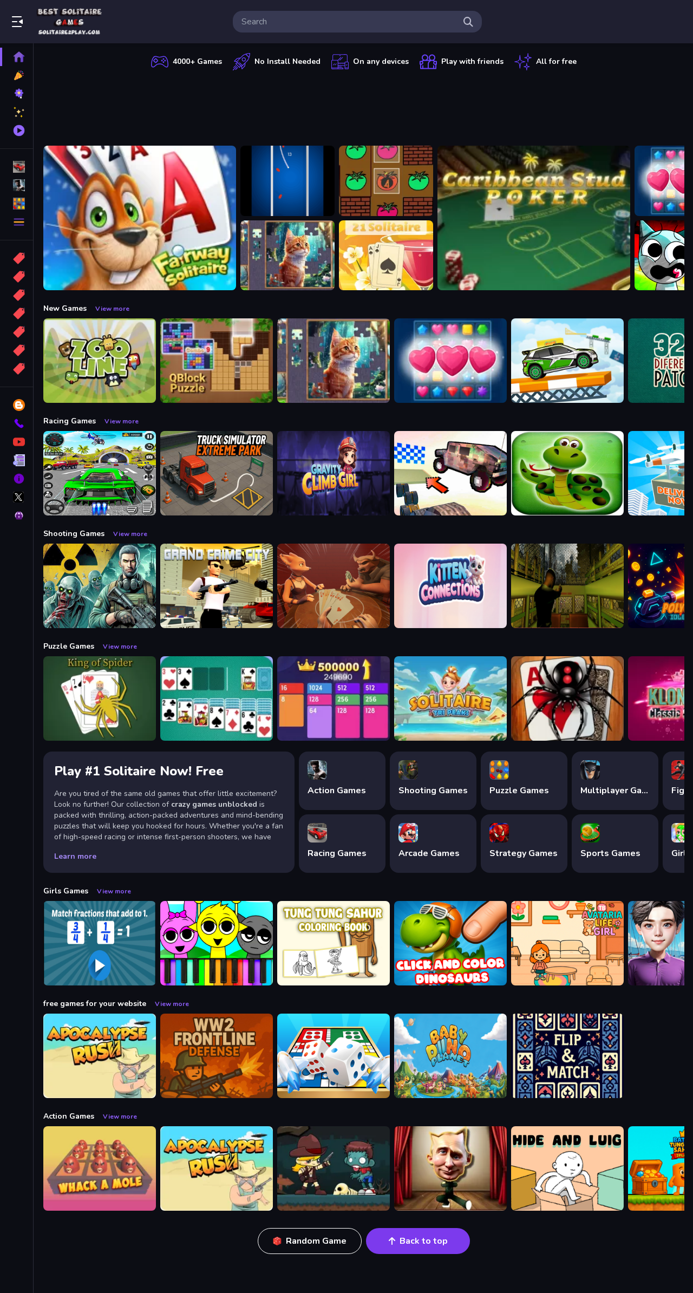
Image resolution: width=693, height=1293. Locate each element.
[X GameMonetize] (16, 497)
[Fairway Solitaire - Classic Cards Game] (139, 218)
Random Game (316, 1241)
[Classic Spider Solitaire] (567, 698)
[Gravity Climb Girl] (333, 473)
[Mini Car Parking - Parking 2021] (567, 360)
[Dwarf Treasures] (450, 360)
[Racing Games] (16, 167)
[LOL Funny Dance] (450, 1168)
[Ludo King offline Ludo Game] (333, 1056)
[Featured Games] (16, 112)
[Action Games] (16, 185)
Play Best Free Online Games (69, 21)
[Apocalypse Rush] (99, 1056)
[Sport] (16, 276)
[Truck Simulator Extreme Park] (216, 473)
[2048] (16, 332)
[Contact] (16, 423)
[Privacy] (16, 515)
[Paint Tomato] (386, 181)
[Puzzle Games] (16, 203)
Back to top (424, 1241)
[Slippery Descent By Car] (450, 473)
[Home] (16, 57)
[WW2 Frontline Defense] (216, 1056)
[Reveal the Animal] (99, 943)
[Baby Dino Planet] (450, 1056)
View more (112, 308)
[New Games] (16, 75)
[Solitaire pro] (216, 698)
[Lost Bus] (567, 586)
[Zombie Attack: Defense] (333, 1168)
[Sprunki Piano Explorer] (216, 943)
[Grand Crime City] (216, 586)
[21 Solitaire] (386, 255)
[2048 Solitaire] (333, 698)
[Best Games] (16, 93)
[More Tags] (16, 369)
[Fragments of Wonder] (287, 255)
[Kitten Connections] (450, 586)
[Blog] (16, 405)
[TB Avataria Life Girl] (567, 943)
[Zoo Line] (99, 360)
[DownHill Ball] (287, 181)
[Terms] (16, 460)
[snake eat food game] (567, 473)
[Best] (16, 350)
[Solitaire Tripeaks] (450, 698)
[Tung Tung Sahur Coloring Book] (333, 943)
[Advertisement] (364, 105)
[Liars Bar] (333, 586)
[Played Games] (16, 130)
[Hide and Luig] (567, 1168)
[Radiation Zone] (99, 586)
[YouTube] (16, 442)
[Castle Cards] (567, 1056)
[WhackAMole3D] (99, 1168)
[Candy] (16, 258)
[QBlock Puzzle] (216, 360)
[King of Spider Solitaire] (99, 698)
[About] (16, 478)
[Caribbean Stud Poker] (533, 218)
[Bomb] (16, 295)
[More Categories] (16, 222)
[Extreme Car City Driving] (99, 473)
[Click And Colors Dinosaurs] (450, 943)
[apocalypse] (16, 313)
